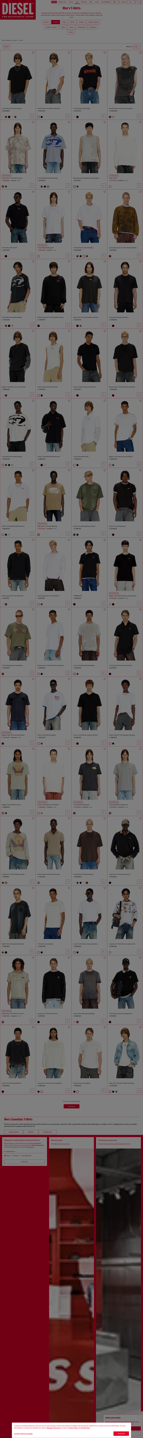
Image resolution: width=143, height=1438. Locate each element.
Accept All (121, 1433)
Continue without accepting (23, 1433)
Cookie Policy (85, 1428)
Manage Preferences (54, 1428)
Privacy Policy (73, 1428)
